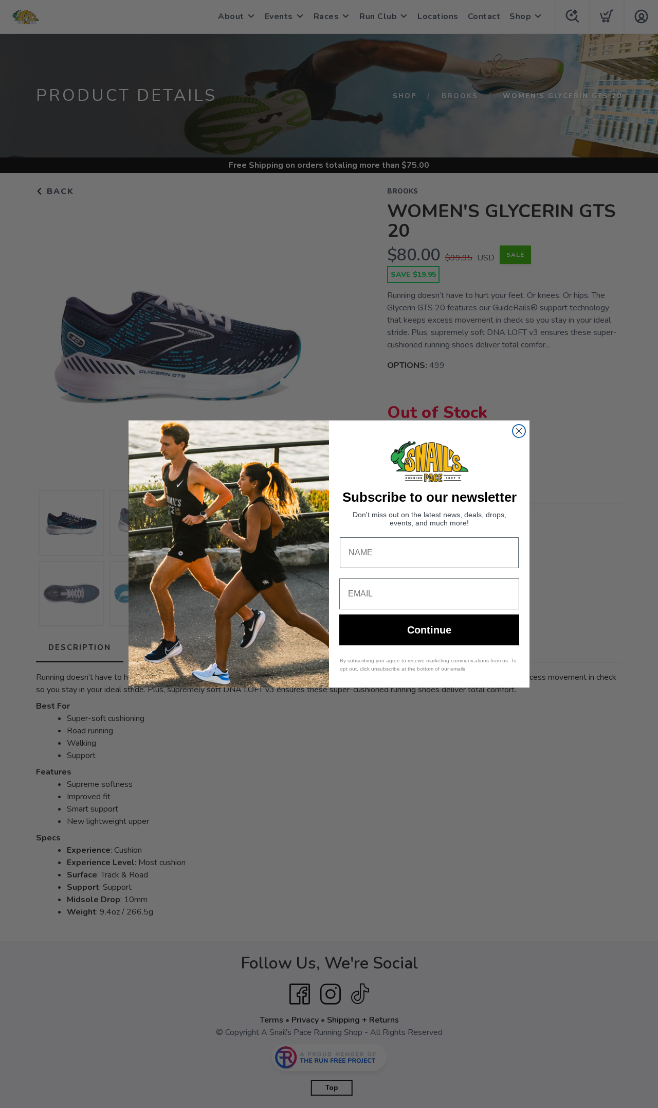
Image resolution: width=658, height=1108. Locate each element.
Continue (429, 630)
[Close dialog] (519, 431)
